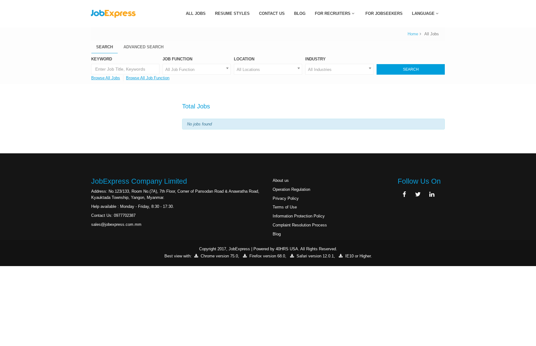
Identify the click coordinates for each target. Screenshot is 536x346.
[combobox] (197, 69)
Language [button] (424, 13)
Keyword (101, 59)
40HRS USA (287, 249)
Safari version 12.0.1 (314, 256)
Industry (315, 59)
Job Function (177, 59)
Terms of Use (285, 207)
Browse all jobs (105, 78)
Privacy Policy (286, 198)
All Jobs (196, 13)
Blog (300, 13)
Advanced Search (143, 47)
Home (413, 34)
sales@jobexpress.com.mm (116, 224)
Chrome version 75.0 (218, 256)
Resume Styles (232, 13)
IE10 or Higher (357, 256)
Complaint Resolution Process (300, 225)
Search (104, 47)
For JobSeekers (384, 13)
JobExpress (239, 249)
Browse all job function (147, 78)
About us (281, 180)
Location (244, 59)
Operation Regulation (291, 189)
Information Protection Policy (299, 216)
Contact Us (272, 13)
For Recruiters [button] (333, 13)
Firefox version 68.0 (266, 256)
